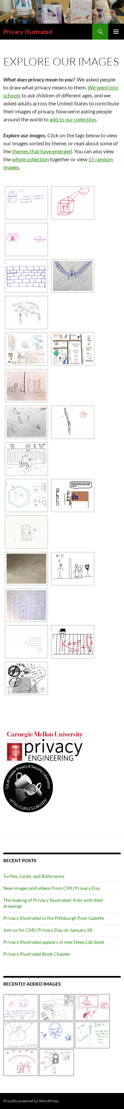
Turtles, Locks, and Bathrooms (33, 876)
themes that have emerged (42, 151)
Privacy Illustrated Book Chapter (36, 954)
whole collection (30, 159)
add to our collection (73, 119)
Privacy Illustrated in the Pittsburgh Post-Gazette (53, 918)
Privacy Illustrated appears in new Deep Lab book (53, 942)
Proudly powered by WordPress (31, 1100)
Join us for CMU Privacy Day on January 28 (47, 930)
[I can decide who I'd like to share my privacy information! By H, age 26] (26, 313)
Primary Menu (116, 32)
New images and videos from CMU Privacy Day (51, 888)
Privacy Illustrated (27, 31)
